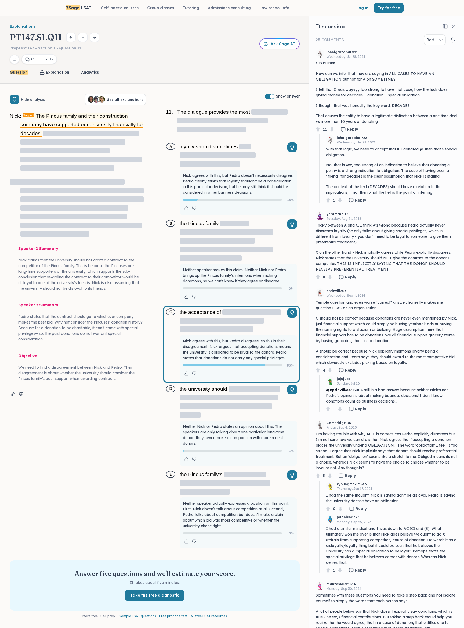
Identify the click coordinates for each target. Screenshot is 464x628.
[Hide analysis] (14, 99)
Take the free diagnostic (154, 595)
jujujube (344, 379)
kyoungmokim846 (352, 484)
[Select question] (83, 37)
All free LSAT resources (209, 616)
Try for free (389, 7)
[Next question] (94, 37)
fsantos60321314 (341, 584)
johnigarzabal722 (342, 52)
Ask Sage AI (283, 43)
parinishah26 (348, 517)
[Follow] (453, 40)
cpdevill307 (336, 291)
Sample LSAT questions (137, 616)
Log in (362, 7)
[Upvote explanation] (13, 394)
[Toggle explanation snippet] (292, 147)
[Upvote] (318, 129)
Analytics (90, 72)
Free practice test (173, 616)
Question (19, 72)
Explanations (23, 26)
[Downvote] (332, 129)
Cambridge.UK (339, 423)
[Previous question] (71, 37)
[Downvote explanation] (21, 394)
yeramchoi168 (339, 214)
